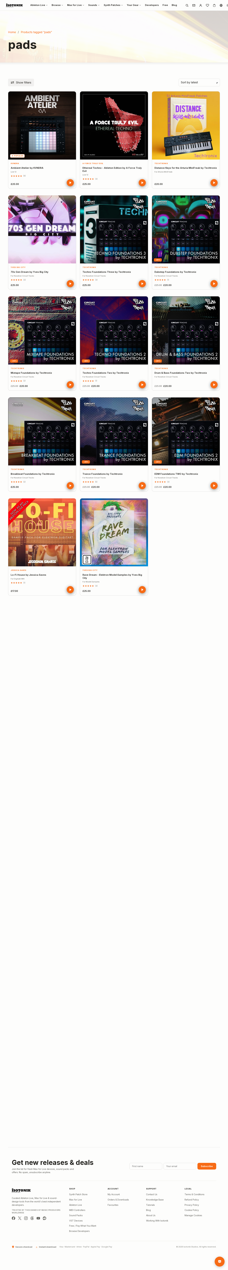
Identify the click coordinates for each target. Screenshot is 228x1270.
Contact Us (151, 1194)
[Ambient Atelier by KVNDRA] (42, 125)
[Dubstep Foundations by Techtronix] (186, 229)
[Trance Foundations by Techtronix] (114, 431)
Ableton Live (75, 1205)
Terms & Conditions (194, 1194)
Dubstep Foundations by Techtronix (175, 271)
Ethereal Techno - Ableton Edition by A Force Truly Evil (112, 169)
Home (12, 32)
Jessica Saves (18, 570)
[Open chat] (220, 1262)
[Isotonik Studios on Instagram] (26, 1218)
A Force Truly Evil (93, 163)
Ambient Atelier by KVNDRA (27, 167)
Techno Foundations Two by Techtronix (106, 372)
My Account (114, 1194)
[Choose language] (221, 5)
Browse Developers (79, 1231)
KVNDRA (15, 163)
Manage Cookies (193, 1215)
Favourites (113, 1205)
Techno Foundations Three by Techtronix (107, 271)
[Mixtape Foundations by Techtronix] (42, 330)
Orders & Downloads (118, 1199)
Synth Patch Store (78, 1194)
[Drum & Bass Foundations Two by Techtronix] (186, 330)
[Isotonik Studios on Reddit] (44, 1218)
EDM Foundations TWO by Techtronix (176, 473)
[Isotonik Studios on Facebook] (13, 1218)
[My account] (200, 5)
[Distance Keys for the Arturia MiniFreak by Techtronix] (186, 125)
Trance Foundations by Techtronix (103, 473)
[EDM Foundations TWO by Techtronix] (186, 431)
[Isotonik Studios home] (14, 5)
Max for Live (75, 1199)
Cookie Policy (192, 1210)
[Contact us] (194, 5)
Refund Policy (192, 1199)
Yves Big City (18, 267)
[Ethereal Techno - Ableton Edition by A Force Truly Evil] (114, 125)
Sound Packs (76, 1215)
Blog (148, 1210)
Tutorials (150, 1205)
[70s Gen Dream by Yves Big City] (42, 229)
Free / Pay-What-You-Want (82, 1225)
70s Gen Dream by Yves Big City (29, 271)
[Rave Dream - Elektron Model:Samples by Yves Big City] (114, 532)
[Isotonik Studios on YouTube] (38, 1218)
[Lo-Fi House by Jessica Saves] (42, 532)
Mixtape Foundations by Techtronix (31, 372)
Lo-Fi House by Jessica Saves (28, 574)
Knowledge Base (155, 1199)
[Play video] (70, 182)
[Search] (187, 5)
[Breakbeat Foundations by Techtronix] (42, 431)
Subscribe (207, 1166)
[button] (21, 82)
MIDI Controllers (77, 1210)
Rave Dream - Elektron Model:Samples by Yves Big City (112, 576)
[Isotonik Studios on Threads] (32, 1218)
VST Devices (76, 1220)
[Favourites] (207, 5)
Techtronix (161, 163)
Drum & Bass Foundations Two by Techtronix (180, 372)
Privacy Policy (192, 1205)
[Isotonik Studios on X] (19, 1218)
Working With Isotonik (157, 1220)
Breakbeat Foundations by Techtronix (33, 473)
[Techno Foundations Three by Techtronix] (114, 229)
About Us (150, 1215)
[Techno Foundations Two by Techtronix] (114, 330)
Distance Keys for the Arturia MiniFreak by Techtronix (185, 167)
